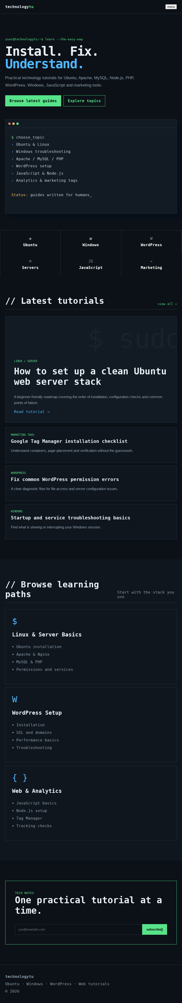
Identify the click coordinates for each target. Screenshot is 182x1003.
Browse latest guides (33, 101)
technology (19, 7)
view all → (167, 304)
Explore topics (84, 101)
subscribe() (154, 929)
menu (171, 7)
